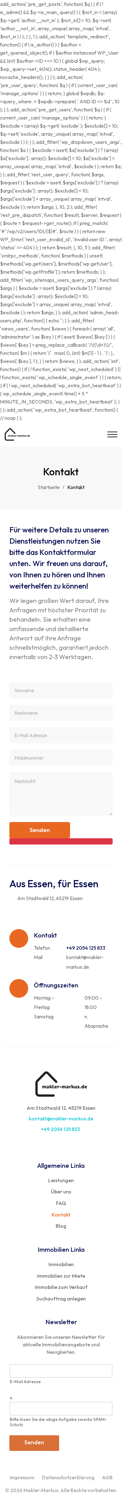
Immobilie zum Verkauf (61, 1287)
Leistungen (61, 1180)
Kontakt (61, 1215)
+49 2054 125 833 (61, 1129)
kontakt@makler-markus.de (61, 1118)
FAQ (61, 1203)
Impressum (22, 1477)
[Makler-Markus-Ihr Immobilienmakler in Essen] (17, 434)
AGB (107, 1477)
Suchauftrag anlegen (61, 1298)
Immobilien (61, 1264)
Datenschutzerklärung (68, 1477)
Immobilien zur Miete (61, 1276)
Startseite (49, 487)
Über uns (61, 1191)
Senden (34, 1442)
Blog (61, 1226)
